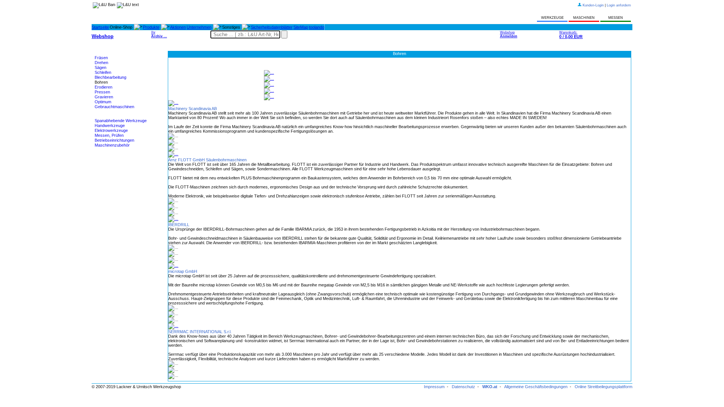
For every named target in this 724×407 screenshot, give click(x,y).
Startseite (100, 27)
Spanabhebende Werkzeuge (121, 120)
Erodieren (103, 87)
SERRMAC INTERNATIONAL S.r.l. (200, 331)
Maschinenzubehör (112, 145)
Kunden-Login (593, 5)
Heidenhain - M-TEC (113, 154)
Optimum (103, 101)
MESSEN (615, 18)
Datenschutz (463, 386)
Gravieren (104, 97)
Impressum (434, 386)
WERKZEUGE (552, 18)
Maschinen (105, 53)
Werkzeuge (105, 116)
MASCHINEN (584, 18)
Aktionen (178, 27)
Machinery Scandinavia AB (192, 108)
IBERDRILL (178, 224)
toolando (316, 27)
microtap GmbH (182, 271)
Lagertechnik (106, 164)
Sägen (100, 67)
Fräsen (101, 57)
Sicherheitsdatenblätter (272, 27)
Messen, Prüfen (109, 135)
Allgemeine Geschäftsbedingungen (536, 386)
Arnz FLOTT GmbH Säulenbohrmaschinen (207, 160)
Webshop (508, 34)
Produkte (151, 27)
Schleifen (103, 72)
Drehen (101, 62)
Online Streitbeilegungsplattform (603, 386)
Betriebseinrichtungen (114, 140)
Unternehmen (199, 27)
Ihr (159, 34)
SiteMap (300, 27)
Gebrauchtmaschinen (114, 106)
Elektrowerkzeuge (111, 130)
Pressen (102, 92)
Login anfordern (619, 5)
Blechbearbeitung (110, 77)
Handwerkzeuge (110, 125)
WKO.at (489, 386)
